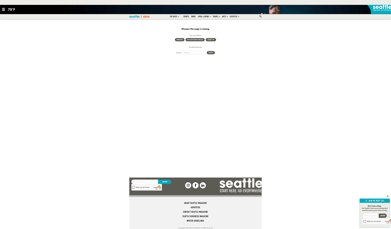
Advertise (195, 207)
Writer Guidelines (195, 220)
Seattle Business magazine (195, 216)
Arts (224, 16)
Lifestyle (233, 16)
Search (178, 53)
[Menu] (3, 9)
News (193, 16)
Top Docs (173, 16)
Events (186, 16)
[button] (178, 16)
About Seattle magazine (195, 203)
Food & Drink (203, 16)
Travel (215, 16)
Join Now (164, 182)
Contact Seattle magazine (195, 211)
